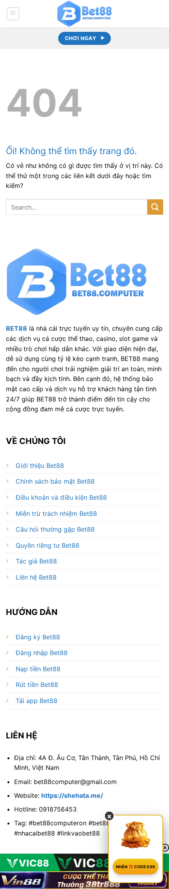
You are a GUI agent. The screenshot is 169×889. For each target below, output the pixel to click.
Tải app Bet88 (36, 701)
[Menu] (13, 13)
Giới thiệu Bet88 (40, 465)
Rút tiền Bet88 (37, 684)
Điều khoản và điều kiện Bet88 (61, 497)
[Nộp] (155, 207)
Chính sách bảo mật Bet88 (55, 481)
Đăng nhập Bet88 (42, 653)
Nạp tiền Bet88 (38, 669)
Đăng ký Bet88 (38, 637)
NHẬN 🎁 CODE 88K (136, 866)
